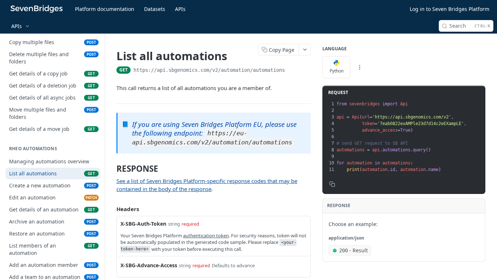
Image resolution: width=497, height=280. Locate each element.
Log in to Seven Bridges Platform (449, 8)
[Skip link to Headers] (111, 209)
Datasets (154, 8)
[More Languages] (359, 67)
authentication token (206, 235)
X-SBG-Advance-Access (148, 265)
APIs (180, 8)
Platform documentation (104, 8)
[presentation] (410, 137)
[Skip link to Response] (112, 169)
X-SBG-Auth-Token (143, 223)
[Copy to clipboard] (292, 70)
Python (336, 71)
